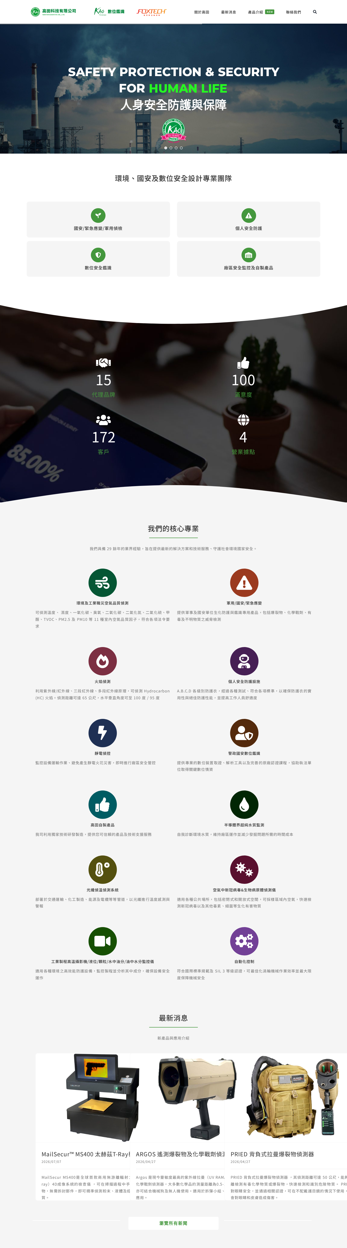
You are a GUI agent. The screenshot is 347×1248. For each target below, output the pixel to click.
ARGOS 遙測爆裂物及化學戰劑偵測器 (185, 1154)
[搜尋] (315, 12)
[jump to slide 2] (170, 148)
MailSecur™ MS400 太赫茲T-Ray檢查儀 (94, 1154)
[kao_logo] (54, 8)
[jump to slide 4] (181, 148)
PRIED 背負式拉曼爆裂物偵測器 (272, 1154)
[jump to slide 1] (165, 148)
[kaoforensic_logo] (109, 8)
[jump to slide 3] (176, 148)
